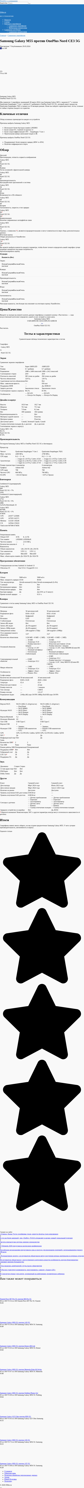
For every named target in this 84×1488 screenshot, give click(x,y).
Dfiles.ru (3, 12)
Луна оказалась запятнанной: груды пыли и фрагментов (21, 1266)
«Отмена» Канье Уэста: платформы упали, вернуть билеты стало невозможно (29, 1234)
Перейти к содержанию (9, 1)
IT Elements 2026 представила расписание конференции (21, 1246)
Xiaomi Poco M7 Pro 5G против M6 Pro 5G (16, 1299)
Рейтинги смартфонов (12, 24)
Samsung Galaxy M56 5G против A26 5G (15, 1322)
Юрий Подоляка (10, 1479)
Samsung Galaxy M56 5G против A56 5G (15, 1440)
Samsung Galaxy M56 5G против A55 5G (15, 1463)
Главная (3, 35)
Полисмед (8, 1481)
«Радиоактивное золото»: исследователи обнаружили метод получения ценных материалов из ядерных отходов (42, 1256)
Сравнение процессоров (18, 32)
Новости (7, 20)
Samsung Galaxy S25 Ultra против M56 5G (15, 1416)
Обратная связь (10, 1473)
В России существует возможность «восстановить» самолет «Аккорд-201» (28, 1270)
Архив (6, 1477)
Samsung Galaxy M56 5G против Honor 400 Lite (17, 1346)
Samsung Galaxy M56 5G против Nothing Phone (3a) (19, 1393)
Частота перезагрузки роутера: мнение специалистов (19, 1242)
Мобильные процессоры (18, 28)
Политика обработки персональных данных (20, 1475)
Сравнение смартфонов (17, 26)
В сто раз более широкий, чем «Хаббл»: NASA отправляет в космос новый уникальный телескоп (36, 1238)
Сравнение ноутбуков (12, 30)
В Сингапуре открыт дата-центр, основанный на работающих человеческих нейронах (32, 1274)
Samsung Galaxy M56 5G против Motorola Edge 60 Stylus (21, 1369)
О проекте (8, 1471)
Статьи (7, 22)
